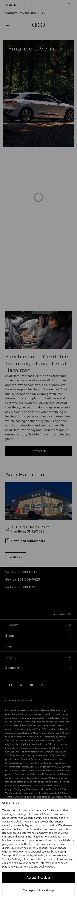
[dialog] (38, 849)
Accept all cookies (39, 877)
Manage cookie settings (38, 890)
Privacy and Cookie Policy (39, 866)
